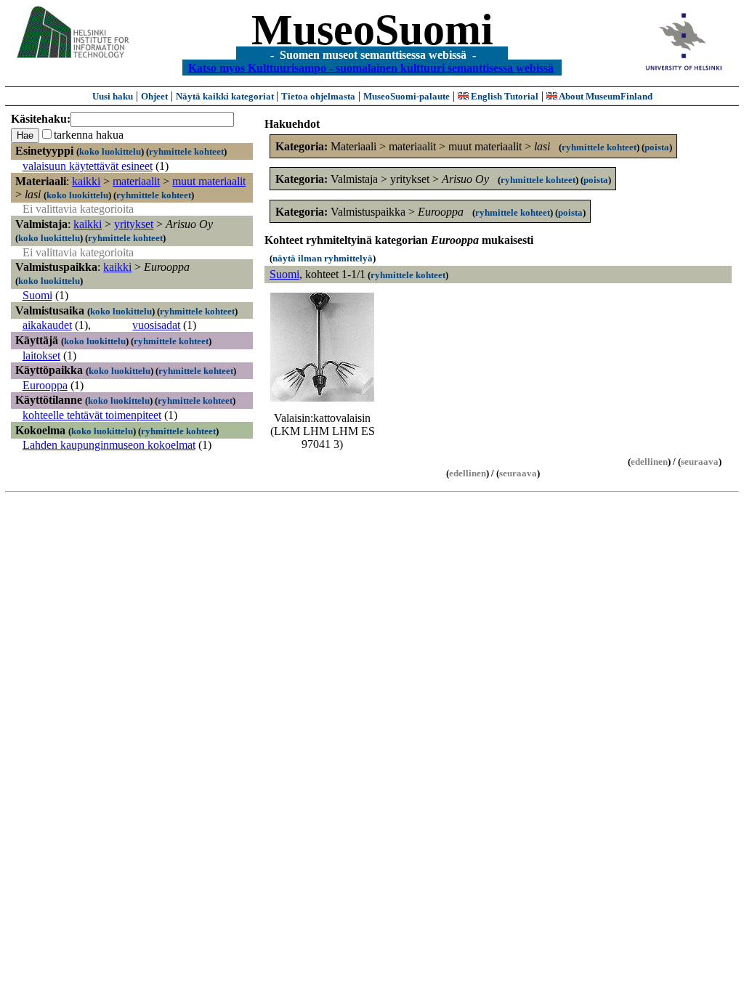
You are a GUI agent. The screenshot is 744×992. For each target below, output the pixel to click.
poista (656, 147)
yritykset (133, 224)
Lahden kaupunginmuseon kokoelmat (109, 445)
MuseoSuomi (372, 30)
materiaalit (136, 181)
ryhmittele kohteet (186, 151)
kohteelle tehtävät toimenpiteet (92, 415)
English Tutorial (503, 96)
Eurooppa (45, 385)
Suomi (37, 295)
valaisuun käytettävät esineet (88, 166)
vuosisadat (156, 325)
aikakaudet (47, 325)
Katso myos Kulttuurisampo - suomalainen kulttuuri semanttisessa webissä (371, 67)
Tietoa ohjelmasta (318, 96)
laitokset (41, 355)
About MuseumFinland (604, 96)
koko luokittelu (110, 151)
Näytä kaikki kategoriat (226, 96)
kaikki (86, 181)
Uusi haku (112, 96)
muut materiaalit (209, 181)
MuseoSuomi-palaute (406, 96)
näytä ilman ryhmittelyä (322, 258)
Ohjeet (154, 96)
